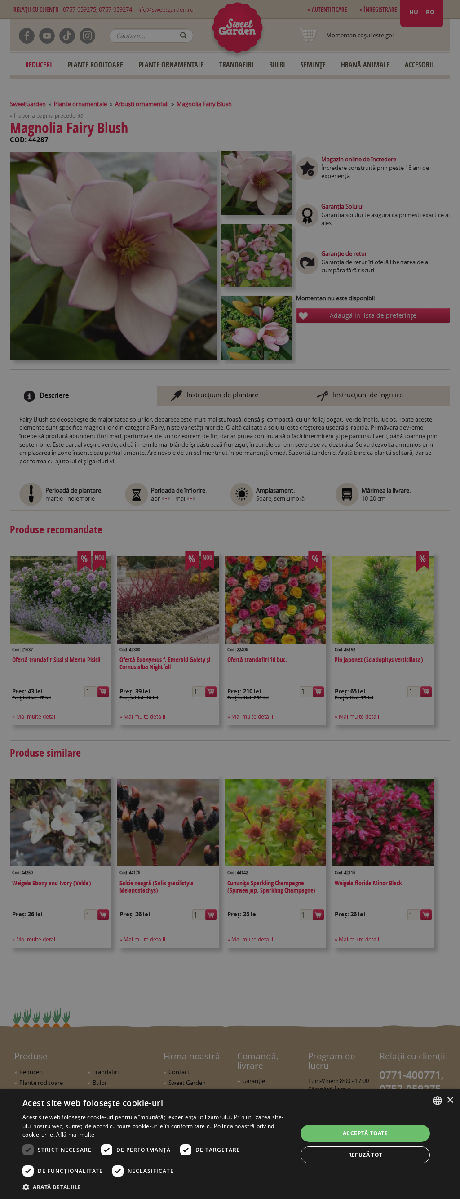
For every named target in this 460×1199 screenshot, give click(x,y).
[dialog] (230, 1144)
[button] (155, 1186)
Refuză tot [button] (365, 1155)
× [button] (450, 1100)
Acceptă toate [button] (365, 1133)
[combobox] (437, 1100)
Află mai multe (75, 1134)
